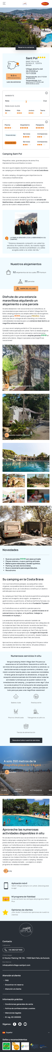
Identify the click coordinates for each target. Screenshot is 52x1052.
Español (9, 1032)
